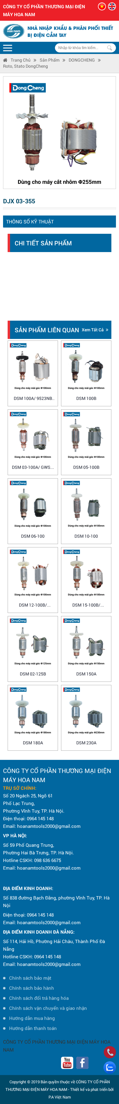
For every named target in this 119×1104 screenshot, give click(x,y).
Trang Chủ (21, 60)
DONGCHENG (82, 60)
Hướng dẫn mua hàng (32, 1018)
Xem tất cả (93, 330)
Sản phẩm (50, 60)
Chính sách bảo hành (31, 988)
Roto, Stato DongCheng (25, 66)
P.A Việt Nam (60, 1097)
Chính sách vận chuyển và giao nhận (48, 1008)
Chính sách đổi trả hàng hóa (39, 998)
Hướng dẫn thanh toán (33, 1028)
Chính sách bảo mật (30, 978)
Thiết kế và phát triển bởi (92, 1089)
